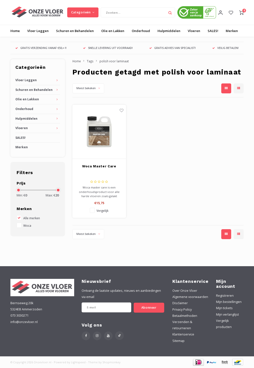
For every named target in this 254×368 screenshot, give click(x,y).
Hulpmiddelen (169, 31)
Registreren (225, 296)
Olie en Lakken (112, 31)
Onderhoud (141, 31)
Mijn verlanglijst (227, 314)
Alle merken (31, 218)
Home (15, 31)
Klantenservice (183, 334)
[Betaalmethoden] (198, 362)
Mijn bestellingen (229, 302)
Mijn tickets (224, 308)
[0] (241, 12)
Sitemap (178, 341)
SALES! (213, 31)
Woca (27, 225)
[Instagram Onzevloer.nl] (97, 335)
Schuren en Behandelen (75, 31)
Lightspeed (78, 362)
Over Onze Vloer (184, 291)
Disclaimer (180, 303)
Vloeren (194, 31)
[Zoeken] (170, 12)
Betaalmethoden (184, 316)
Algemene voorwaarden (190, 297)
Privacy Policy (182, 309)
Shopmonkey (111, 362)
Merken (232, 31)
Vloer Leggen (38, 31)
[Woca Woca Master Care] (99, 132)
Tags (90, 61)
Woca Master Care (99, 166)
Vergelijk (102, 211)
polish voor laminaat (114, 61)
